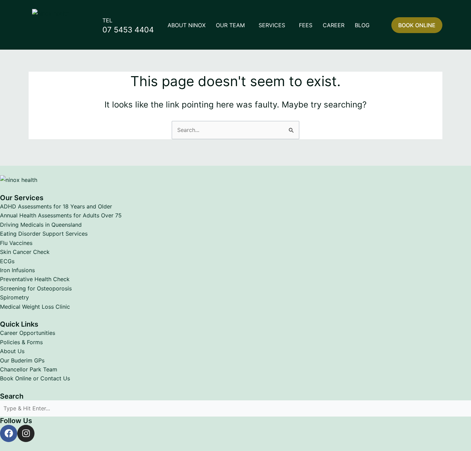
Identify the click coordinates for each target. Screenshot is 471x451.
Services (272, 25)
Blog (362, 25)
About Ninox (187, 25)
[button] (232, 25)
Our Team (230, 25)
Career (333, 25)
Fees (305, 25)
